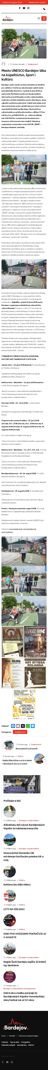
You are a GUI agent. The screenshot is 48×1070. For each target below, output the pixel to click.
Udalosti (4, 1042)
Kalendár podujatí (8, 1045)
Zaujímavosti (33, 64)
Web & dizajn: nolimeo (7, 1056)
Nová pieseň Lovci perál (27, 748)
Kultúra (20, 756)
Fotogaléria (25, 1042)
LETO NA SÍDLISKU (13, 909)
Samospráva (21, 1045)
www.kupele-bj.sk (16, 529)
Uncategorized (29, 989)
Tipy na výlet (14, 1042)
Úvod (3, 1036)
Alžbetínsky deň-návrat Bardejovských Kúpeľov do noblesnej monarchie (24, 826)
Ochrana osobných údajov (29, 1036)
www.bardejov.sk (29, 529)
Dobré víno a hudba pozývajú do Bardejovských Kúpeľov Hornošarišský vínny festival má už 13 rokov (23, 996)
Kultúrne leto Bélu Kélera (17, 884)
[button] (44, 18)
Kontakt (12, 1036)
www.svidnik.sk (7, 532)
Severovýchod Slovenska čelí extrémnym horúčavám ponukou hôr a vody (23, 856)
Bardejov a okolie (26, 820)
